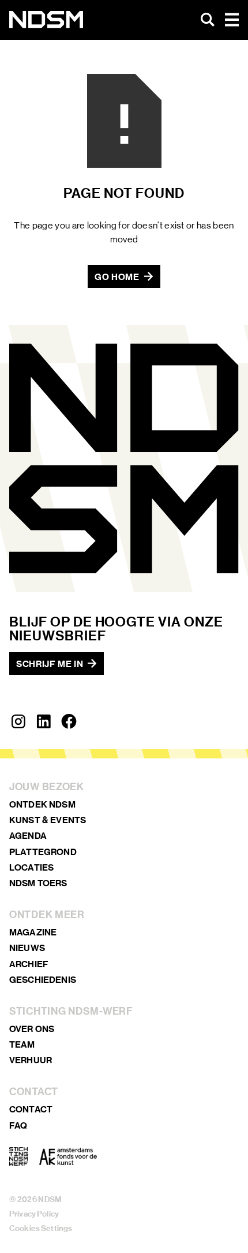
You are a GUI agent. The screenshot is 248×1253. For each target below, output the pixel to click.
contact (30, 1109)
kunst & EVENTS (47, 820)
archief (28, 964)
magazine (33, 932)
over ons (31, 1028)
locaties (31, 867)
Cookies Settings (40, 1228)
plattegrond (43, 851)
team (22, 1044)
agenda (28, 835)
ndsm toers (38, 883)
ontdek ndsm (42, 804)
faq (18, 1125)
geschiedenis (42, 979)
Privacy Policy (34, 1214)
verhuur (30, 1060)
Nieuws (27, 947)
